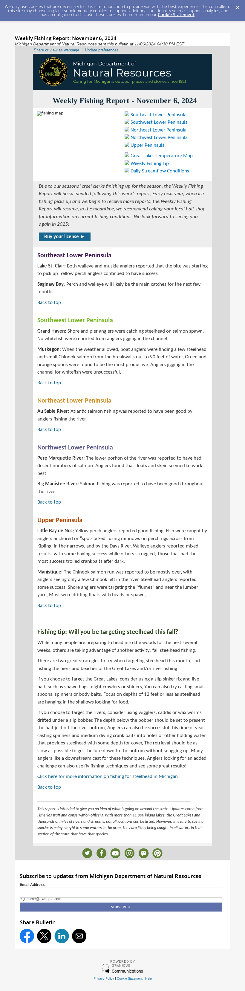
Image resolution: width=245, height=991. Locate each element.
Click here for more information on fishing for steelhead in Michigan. (108, 776)
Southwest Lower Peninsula (158, 122)
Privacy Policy (104, 978)
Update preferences (102, 50)
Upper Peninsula (147, 145)
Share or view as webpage (56, 50)
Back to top (49, 302)
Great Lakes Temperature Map (161, 155)
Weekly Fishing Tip (149, 163)
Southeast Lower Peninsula (157, 114)
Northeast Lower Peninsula (157, 130)
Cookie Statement (176, 14)
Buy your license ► (64, 236)
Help (148, 978)
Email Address (32, 885)
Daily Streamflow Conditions (159, 171)
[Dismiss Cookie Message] (237, 5)
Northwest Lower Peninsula (158, 137)
